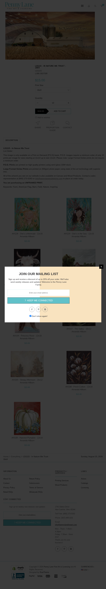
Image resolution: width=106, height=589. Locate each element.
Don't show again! (39, 316)
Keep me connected (40, 300)
